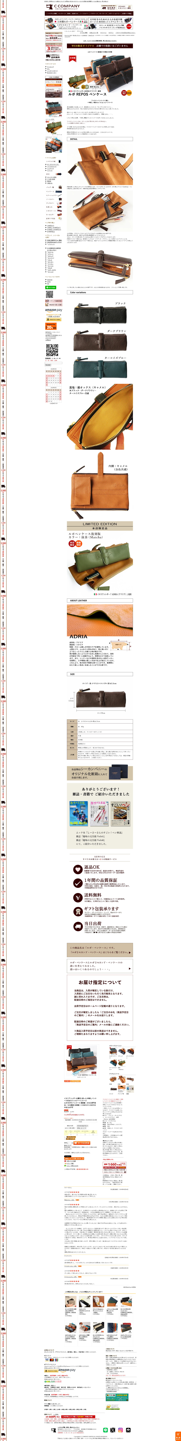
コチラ (50, 1368)
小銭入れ (49, 183)
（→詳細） (56, 1414)
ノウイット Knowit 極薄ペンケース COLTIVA (112, 1310)
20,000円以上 (51, 231)
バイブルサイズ (51, 166)
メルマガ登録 (82, 1)
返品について (67, 1145)
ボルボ (50, 268)
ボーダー (50, 262)
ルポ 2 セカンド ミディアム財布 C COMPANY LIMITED (112, 1336)
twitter (49, 281)
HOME (46, 1)
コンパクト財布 (51, 177)
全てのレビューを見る (129, 1287)
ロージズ (50, 272)
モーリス (50, 266)
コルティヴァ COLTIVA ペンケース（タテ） (84, 1310)
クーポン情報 (83, 32)
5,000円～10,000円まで (53, 227)
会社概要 (89, 1)
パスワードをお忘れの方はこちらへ (125, 32)
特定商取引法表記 (112, 1391)
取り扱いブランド (76, 35)
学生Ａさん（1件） (69, 1200)
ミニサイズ (50, 168)
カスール (50, 252)
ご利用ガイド (52, 1)
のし (48, 69)
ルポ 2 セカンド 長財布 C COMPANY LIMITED (84, 1336)
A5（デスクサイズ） (53, 164)
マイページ (103, 32)
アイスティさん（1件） (70, 1266)
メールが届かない (97, 1)
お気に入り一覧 (94, 32)
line (48, 283)
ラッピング (50, 67)
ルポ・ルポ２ (52, 270)
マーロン (50, 264)
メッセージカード (52, 70)
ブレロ (50, 260)
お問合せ (67, 1)
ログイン (76, 1)
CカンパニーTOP (68, 35)
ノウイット (51, 244)
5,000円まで (50, 225)
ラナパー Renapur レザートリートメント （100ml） (98, 1310)
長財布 (49, 181)
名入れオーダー (51, 72)
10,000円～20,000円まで (54, 229)
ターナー (50, 258)
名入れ (72, 1)
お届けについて (60, 1)
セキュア (50, 256)
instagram (49, 279)
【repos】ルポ (91, 35)
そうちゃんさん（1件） (70, 1277)
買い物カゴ (105, 1)
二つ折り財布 (51, 179)
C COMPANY (84, 35)
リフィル (49, 170)
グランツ (50, 254)
